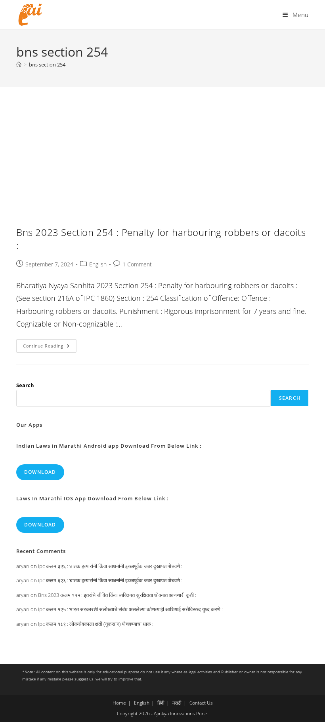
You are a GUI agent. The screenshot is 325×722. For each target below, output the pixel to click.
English (98, 264)
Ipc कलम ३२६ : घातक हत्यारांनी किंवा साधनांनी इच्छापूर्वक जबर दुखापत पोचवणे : (110, 566)
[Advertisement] (162, 146)
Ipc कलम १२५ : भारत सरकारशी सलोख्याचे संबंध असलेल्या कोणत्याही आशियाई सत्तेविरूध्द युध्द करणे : (130, 609)
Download (40, 472)
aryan (22, 566)
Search (25, 385)
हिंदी (160, 702)
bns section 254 (47, 64)
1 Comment (137, 264)
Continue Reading (49, 347)
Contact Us (201, 702)
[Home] (18, 64)
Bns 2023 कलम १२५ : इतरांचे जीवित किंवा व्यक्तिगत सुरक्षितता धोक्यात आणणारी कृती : (117, 594)
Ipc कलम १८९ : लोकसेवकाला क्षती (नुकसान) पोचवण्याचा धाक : (95, 623)
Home (119, 702)
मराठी (177, 702)
